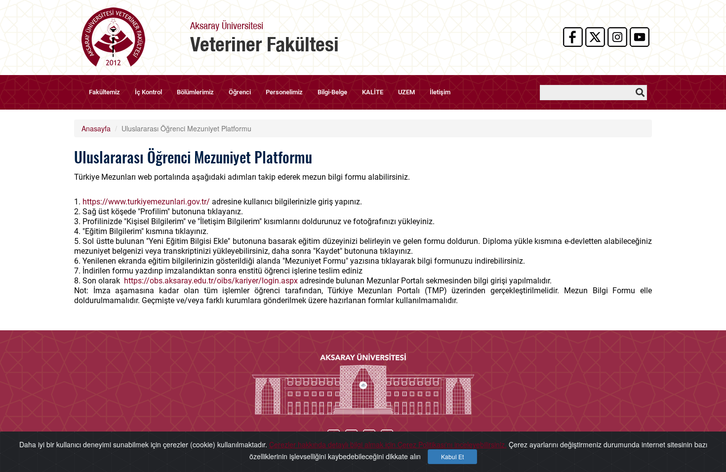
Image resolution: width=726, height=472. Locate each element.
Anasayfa (96, 128)
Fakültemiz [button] (104, 92)
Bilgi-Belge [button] (332, 92)
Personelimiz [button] (284, 92)
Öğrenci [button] (240, 92)
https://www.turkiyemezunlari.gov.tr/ (146, 201)
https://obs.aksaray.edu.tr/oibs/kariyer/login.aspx (212, 280)
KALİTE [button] (372, 92)
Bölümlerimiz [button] (195, 92)
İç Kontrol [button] (148, 92)
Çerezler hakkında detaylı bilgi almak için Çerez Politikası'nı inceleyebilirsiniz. (388, 444)
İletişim (440, 92)
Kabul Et (452, 456)
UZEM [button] (406, 92)
